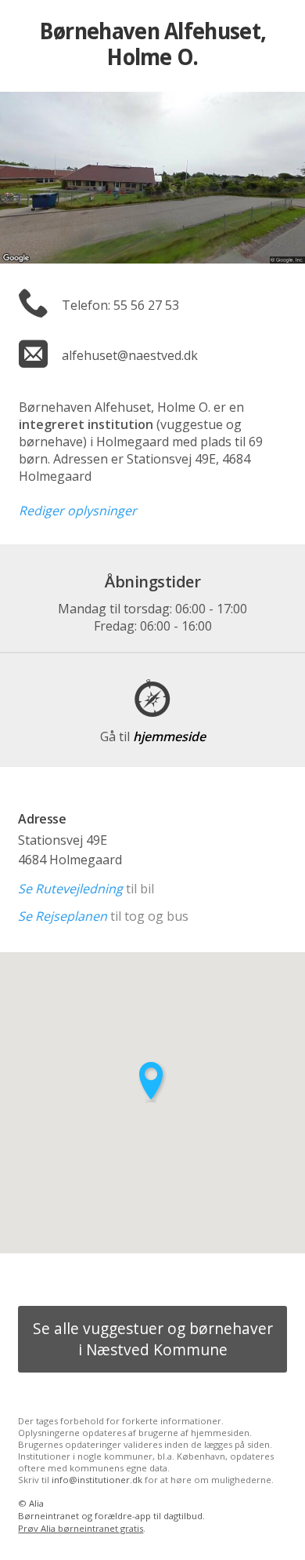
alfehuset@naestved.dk (130, 355)
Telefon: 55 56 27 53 (120, 305)
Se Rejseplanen (62, 916)
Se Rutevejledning (70, 888)
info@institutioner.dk (97, 1479)
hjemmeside (153, 736)
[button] (152, 1082)
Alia (36, 1503)
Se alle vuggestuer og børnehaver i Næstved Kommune (153, 1339)
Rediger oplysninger (78, 510)
